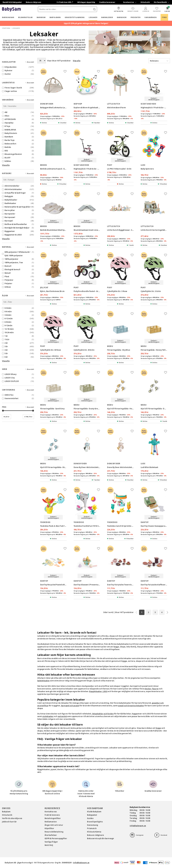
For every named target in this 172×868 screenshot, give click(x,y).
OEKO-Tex (9, 395)
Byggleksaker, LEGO (98, 691)
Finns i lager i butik (13, 87)
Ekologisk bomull (12, 269)
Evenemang (92, 825)
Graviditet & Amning (75, 17)
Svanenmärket (11, 398)
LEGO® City (10, 378)
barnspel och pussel (70, 705)
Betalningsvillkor (53, 818)
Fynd (164, 17)
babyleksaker (43, 680)
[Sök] (94, 9)
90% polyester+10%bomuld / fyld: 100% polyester (17, 254)
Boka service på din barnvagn (100, 838)
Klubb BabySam (94, 811)
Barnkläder (107, 17)
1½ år (7, 339)
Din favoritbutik (160, 2)
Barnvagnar (8, 17)
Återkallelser (51, 835)
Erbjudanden (11, 67)
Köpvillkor (49, 828)
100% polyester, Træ (14, 262)
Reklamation (51, 821)
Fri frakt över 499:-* (65, 2)
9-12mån (8, 325)
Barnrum (41, 17)
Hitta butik (145, 2)
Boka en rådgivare (33, 2)
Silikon (8, 287)
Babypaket (92, 815)
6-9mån (8, 322)
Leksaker (93, 17)
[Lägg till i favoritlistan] (65, 71)
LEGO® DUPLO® (12, 381)
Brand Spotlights (95, 821)
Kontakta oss (51, 811)
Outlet (8, 74)
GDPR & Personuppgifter (56, 838)
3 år (6, 346)
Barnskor (121, 17)
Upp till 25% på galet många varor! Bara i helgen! (86, 23)
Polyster (8, 283)
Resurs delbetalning (54, 832)
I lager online (11, 91)
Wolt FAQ (49, 845)
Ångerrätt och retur (54, 825)
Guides (90, 818)
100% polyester (11, 259)
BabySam (6, 811)
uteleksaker (48, 716)
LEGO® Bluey (10, 374)
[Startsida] (11, 9)
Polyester (9, 280)
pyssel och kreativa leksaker (131, 705)
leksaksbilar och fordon (103, 714)
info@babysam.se (138, 825)
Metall (8, 273)
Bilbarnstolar (25, 17)
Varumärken (150, 17)
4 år (6, 350)
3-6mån (8, 315)
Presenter (136, 17)
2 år (6, 343)
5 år (6, 353)
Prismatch (92, 828)
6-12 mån (9, 318)
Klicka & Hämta (94, 832)
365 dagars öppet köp (86, 2)
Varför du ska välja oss (12, 818)
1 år (6, 336)
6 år (6, 357)
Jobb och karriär (9, 821)
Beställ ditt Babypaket (12, 2)
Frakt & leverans (52, 815)
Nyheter (8, 70)
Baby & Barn (55, 17)
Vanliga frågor (51, 842)
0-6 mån (8, 311)
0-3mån (8, 308)
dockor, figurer (152, 689)
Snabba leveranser (107, 2)
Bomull (8, 266)
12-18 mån (9, 329)
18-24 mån (9, 332)
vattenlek (62, 716)
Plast (7, 276)
